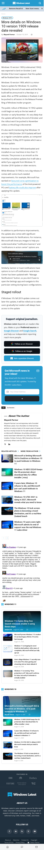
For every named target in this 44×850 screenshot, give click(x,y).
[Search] (40, 3)
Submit (22, 398)
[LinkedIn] (10, 444)
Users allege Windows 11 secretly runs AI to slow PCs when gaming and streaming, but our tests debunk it (27, 662)
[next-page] (7, 538)
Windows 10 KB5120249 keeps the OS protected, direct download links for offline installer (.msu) (27, 722)
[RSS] (22, 831)
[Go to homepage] (7, 847)
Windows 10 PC (7, 18)
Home (3, 14)
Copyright (34, 840)
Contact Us (25, 840)
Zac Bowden (10, 407)
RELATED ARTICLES (9, 451)
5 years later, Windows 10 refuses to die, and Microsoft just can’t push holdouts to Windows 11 (26, 733)
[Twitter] (6, 444)
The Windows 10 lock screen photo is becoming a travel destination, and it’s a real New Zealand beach (27, 756)
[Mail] (15, 831)
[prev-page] (3, 538)
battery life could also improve (22, 187)
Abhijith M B (8, 629)
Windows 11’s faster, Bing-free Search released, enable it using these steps (20, 624)
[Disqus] (22, 572)
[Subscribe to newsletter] (36, 847)
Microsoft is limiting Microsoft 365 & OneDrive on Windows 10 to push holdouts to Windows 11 (22, 709)
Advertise (16, 840)
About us (8, 840)
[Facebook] (9, 831)
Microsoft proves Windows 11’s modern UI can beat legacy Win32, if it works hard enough (27, 637)
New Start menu (32, 8)
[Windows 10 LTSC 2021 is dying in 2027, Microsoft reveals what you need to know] (7, 500)
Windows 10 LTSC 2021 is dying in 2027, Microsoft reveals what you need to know (28, 499)
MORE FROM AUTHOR (29, 451)
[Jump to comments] (22, 847)
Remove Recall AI (16, 8)
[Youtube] (34, 831)
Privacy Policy (20, 842)
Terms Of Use (8, 842)
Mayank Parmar (9, 34)
